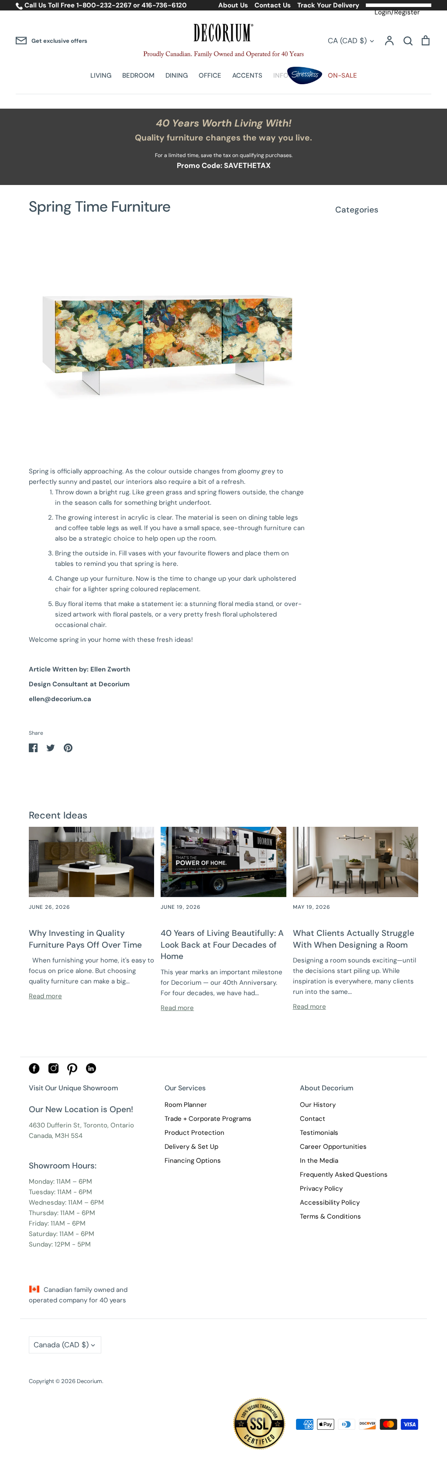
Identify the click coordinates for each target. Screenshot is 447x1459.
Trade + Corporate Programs (208, 1118)
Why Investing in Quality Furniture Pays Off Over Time (85, 939)
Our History (318, 1104)
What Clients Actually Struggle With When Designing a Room (353, 939)
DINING (176, 75)
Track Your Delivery (328, 5)
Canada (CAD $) (61, 1344)
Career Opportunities (333, 1146)
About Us (233, 5)
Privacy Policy (321, 1188)
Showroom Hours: (62, 1165)
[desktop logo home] (223, 41)
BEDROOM (138, 75)
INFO (281, 75)
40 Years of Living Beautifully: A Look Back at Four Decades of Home (222, 945)
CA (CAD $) (347, 40)
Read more (45, 996)
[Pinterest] (72, 1073)
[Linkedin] (91, 1071)
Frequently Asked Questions (344, 1174)
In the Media (319, 1160)
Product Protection (194, 1132)
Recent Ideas (58, 815)
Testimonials (319, 1132)
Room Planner (186, 1104)
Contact (312, 1118)
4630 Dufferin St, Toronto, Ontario (81, 1125)
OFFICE (210, 75)
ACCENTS (247, 75)
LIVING (100, 75)
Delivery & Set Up (191, 1146)
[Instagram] (53, 1071)
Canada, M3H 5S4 (56, 1135)
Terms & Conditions (330, 1216)
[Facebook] (34, 1071)
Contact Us (272, 5)
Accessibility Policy (330, 1202)
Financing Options (193, 1160)
